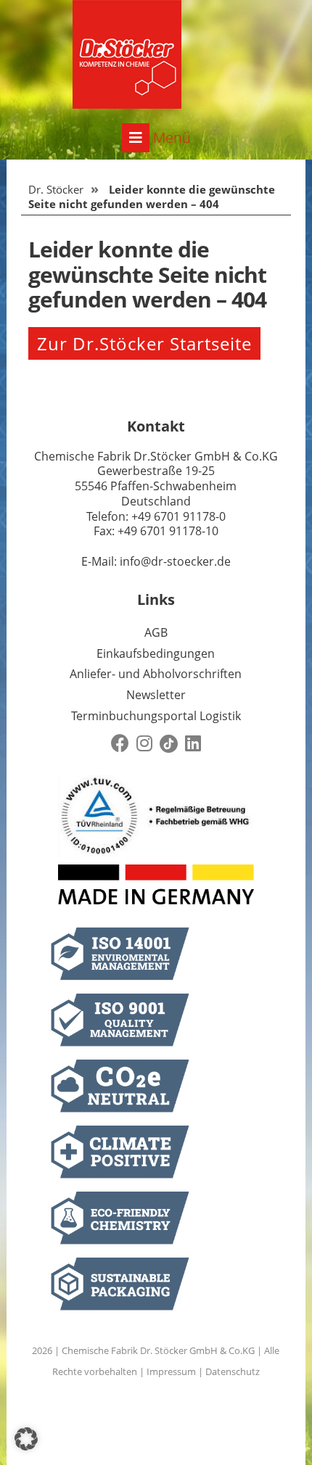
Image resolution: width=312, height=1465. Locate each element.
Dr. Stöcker (55, 189)
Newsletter (156, 695)
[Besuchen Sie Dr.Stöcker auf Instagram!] (144, 744)
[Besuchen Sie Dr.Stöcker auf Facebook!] (120, 744)
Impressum (171, 1371)
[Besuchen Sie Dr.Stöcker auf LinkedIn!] (193, 744)
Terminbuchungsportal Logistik (156, 716)
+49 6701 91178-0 (178, 516)
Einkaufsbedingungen (156, 653)
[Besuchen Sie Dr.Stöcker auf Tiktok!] (169, 744)
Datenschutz (232, 1371)
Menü (170, 137)
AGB (156, 632)
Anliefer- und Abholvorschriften (156, 674)
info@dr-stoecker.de (175, 561)
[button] (26, 1439)
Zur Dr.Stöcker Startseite (144, 343)
